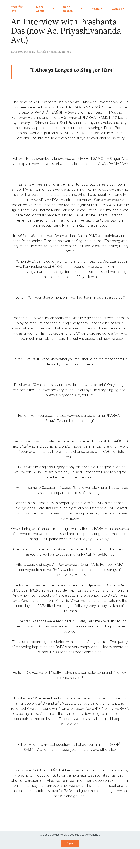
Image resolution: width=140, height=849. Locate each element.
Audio (96, 8)
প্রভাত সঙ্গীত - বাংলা (17, 9)
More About (40, 9)
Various (116, 8)
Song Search (68, 9)
